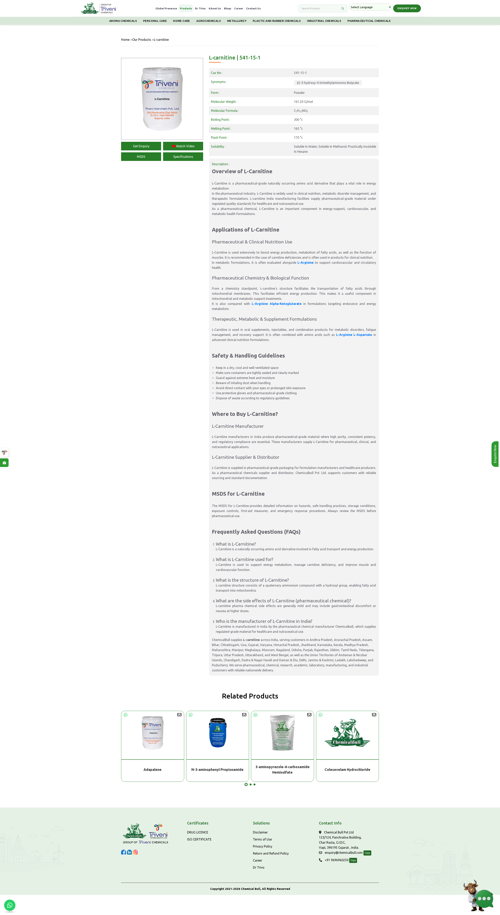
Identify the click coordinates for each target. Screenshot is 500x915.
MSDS (141, 156)
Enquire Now (495, 454)
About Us (215, 8)
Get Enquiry (141, 146)
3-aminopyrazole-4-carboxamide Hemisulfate (218, 769)
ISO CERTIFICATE (199, 839)
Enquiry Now (407, 8)
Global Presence (166, 8)
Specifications (183, 156)
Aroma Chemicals (123, 20)
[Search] (342, 8)
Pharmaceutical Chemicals (369, 20)
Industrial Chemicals (324, 20)
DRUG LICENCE (197, 832)
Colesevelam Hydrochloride (282, 769)
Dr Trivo (200, 8)
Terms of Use (262, 839)
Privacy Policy (262, 846)
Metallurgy (236, 20)
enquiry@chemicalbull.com (343, 852)
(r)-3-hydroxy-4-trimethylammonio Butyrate (328, 82)
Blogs (227, 8)
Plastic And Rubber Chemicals (277, 20)
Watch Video (185, 146)
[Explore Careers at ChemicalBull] (4, 462)
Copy (367, 853)
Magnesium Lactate (347, 769)
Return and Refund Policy (271, 853)
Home (125, 39)
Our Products (141, 39)
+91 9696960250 (336, 860)
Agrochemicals (208, 20)
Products (186, 8)
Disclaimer (260, 832)
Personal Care (155, 20)
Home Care (181, 20)
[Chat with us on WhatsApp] (10, 905)
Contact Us (253, 8)
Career (238, 8)
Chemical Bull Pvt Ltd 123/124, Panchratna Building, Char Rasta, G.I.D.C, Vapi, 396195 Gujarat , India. (340, 840)
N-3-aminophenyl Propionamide (153, 769)
